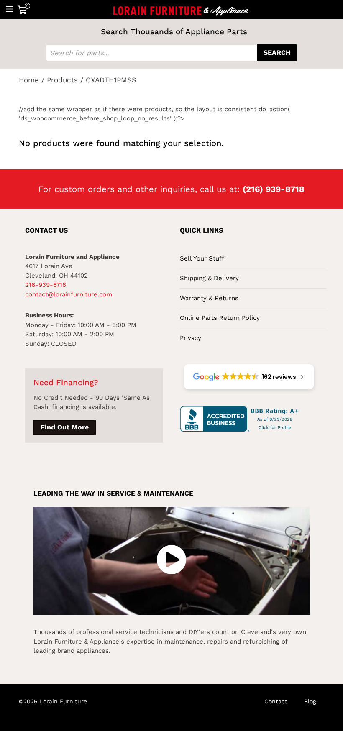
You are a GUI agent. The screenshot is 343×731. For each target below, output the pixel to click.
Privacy (190, 338)
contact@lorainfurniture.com (68, 294)
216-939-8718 (45, 285)
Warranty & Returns (209, 298)
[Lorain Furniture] (181, 9)
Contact (275, 701)
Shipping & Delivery (209, 278)
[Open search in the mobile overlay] (171, 52)
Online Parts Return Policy (220, 318)
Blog (310, 701)
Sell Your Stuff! (203, 258)
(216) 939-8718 (274, 189)
